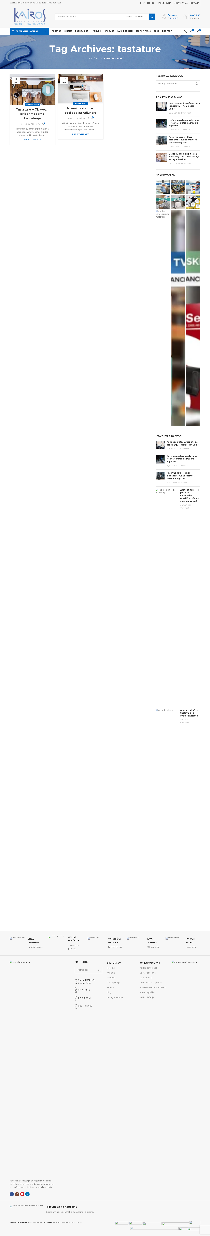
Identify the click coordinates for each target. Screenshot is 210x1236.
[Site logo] (30, 17)
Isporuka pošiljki (147, 993)
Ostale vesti (32, 104)
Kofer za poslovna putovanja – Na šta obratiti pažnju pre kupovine (184, 123)
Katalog (111, 968)
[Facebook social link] (140, 3)
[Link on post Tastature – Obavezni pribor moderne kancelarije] (32, 89)
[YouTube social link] (148, 3)
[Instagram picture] (163, 187)
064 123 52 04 (85, 1006)
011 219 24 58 (84, 998)
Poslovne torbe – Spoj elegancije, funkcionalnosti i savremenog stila (183, 140)
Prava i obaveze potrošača (153, 988)
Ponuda (110, 988)
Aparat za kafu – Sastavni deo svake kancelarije (189, 713)
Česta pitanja (113, 983)
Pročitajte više (32, 140)
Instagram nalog (115, 998)
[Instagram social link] (144, 3)
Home (90, 58)
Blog (109, 993)
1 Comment (186, 113)
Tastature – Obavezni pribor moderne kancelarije (32, 114)
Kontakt (111, 978)
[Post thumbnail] (161, 108)
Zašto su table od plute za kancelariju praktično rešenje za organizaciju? (184, 157)
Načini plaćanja (147, 998)
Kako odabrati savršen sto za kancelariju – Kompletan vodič (184, 106)
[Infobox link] (171, 17)
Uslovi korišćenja (148, 973)
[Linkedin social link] (153, 3)
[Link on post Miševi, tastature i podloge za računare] (80, 88)
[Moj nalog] (185, 31)
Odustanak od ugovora (151, 983)
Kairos (34, 124)
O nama (111, 973)
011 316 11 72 (84, 990)
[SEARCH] (152, 17)
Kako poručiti (146, 978)
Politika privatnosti (148, 968)
